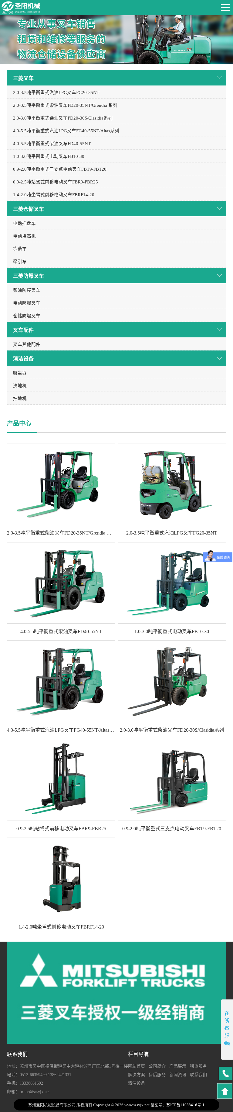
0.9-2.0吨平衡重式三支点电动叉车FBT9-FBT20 (59, 169)
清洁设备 (136, 1083)
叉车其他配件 (26, 344)
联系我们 (198, 1074)
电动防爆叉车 (26, 303)
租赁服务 (198, 1066)
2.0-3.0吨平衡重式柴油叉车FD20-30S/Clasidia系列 (63, 118)
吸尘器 (20, 373)
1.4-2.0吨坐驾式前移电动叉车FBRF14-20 (53, 194)
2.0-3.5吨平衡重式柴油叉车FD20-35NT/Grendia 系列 (65, 105)
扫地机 (20, 398)
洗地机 (20, 385)
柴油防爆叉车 (26, 290)
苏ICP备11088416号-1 (185, 1105)
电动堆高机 (24, 236)
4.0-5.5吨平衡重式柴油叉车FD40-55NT (52, 143)
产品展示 (177, 1066)
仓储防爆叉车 (26, 315)
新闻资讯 (177, 1074)
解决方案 (136, 1074)
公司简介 (157, 1066)
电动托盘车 (24, 223)
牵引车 (20, 261)
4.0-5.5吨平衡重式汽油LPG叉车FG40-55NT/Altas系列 (66, 130)
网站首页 (136, 1066)
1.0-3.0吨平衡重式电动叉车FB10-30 (48, 156)
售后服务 (157, 1074)
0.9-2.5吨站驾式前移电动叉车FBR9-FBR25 (55, 182)
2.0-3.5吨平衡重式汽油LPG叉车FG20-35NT (56, 92)
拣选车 (20, 248)
